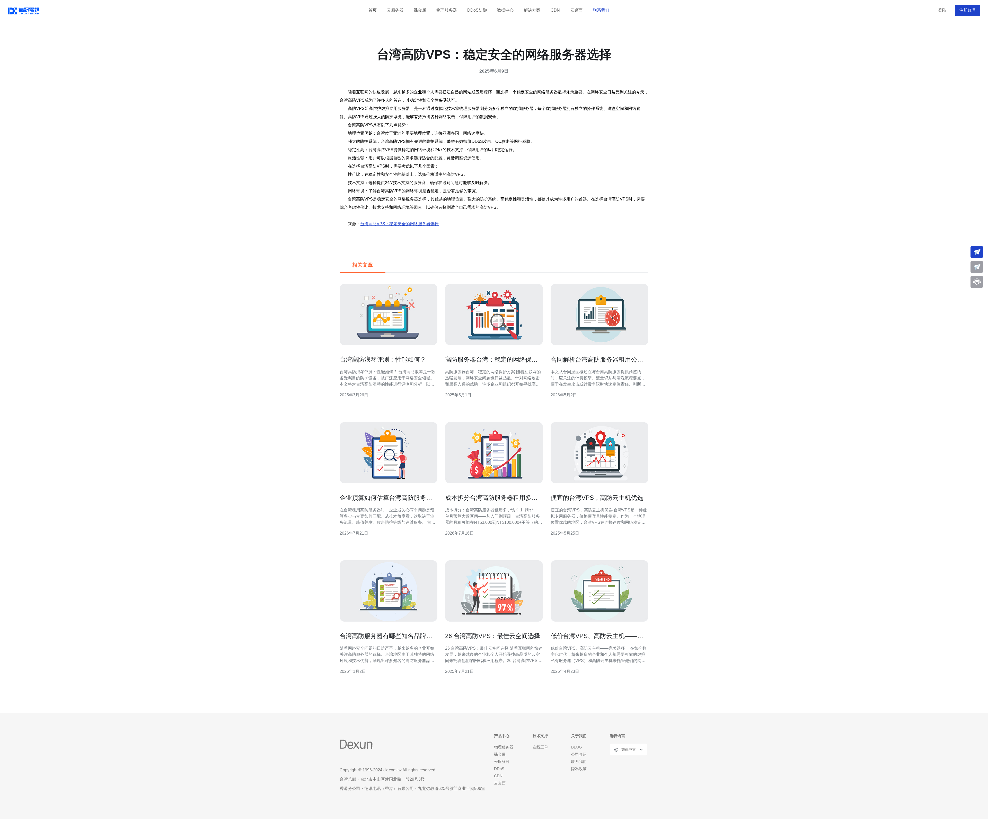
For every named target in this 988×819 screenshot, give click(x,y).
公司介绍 (579, 754)
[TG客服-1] (977, 252)
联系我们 (601, 10)
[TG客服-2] (977, 267)
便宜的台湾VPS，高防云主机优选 (597, 497)
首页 (372, 10)
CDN (555, 10)
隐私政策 (579, 768)
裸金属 (420, 10)
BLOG (576, 747)
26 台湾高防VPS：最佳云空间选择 (492, 635)
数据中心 (505, 10)
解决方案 (532, 10)
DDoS (499, 768)
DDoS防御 (477, 10)
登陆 (942, 10)
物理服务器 (446, 10)
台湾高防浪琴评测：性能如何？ (383, 359)
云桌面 (576, 10)
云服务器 (395, 10)
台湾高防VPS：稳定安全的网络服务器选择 (399, 224)
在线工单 (540, 747)
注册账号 (967, 10)
